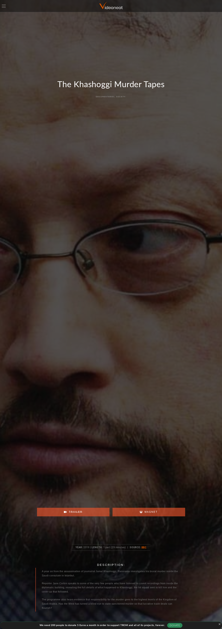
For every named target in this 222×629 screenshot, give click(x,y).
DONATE (175, 625)
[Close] (219, 624)
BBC (144, 547)
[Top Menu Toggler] (3, 6)
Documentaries (105, 97)
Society (120, 97)
